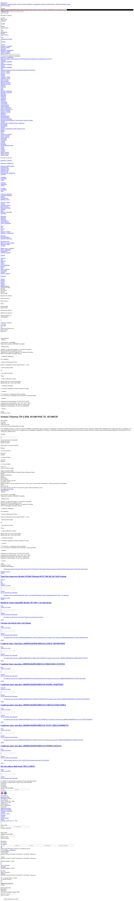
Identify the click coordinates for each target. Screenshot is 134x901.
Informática (3, 93)
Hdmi (2, 109)
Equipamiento (4, 124)
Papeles (2, 146)
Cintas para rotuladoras (18, 70)
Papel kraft (3, 86)
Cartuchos (3, 60)
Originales (3, 61)
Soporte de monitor (28, 120)
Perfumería (3, 144)
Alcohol (3, 145)
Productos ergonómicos (6, 119)
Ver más (50, 58)
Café (7, 128)
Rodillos (26, 70)
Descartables (4, 138)
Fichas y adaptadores (19, 123)
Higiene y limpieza (55, 4)
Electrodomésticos (5, 116)
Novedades (63, 4)
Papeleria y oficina (16, 4)
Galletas (19, 128)
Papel (2, 88)
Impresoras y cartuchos (6, 4)
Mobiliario (3, 113)
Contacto (68, 4)
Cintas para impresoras (6, 70)
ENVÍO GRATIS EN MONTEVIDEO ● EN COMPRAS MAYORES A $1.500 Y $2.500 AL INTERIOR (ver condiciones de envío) (34, 9)
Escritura (3, 74)
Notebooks (3, 96)
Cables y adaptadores (6, 107)
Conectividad (4, 102)
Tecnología (24, 4)
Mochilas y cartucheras (6, 91)
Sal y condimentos (5, 265)
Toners (2, 63)
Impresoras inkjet (27, 58)
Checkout (3, 873)
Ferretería (3, 121)
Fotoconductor (31, 70)
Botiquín (7, 145)
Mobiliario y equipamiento (33, 4)
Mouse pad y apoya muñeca (16, 120)
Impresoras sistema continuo (8, 58)
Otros (2, 68)
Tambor (2, 65)
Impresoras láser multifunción (8, 173)
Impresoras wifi (44, 58)
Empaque (3, 85)
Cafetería (3, 141)
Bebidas (3, 130)
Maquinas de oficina (6, 82)
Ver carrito (3, 866)
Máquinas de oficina (6, 84)
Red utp (8, 109)
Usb (5, 109)
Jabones (11, 145)
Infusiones (10, 128)
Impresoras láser (19, 58)
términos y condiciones (10, 850)
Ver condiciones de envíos (7, 489)
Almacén (3, 127)
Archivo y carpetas (5, 71)
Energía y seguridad (5, 110)
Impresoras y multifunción (7, 57)
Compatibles (9, 61)
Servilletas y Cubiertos (6, 134)
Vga (11, 109)
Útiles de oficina (5, 79)
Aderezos (3, 128)
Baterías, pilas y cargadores (7, 123)
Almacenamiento (5, 105)
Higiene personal (5, 152)
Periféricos (3, 99)
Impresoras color (36, 58)
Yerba (15, 128)
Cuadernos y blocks (5, 77)
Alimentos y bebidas (45, 4)
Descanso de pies (5, 120)
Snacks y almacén (5, 135)
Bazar (2, 132)
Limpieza (3, 149)
